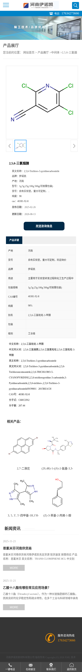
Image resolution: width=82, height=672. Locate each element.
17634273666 (70, 13)
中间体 (55, 52)
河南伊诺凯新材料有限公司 (20, 657)
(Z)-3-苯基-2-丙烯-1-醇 (57, 515)
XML (67, 657)
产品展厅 (43, 52)
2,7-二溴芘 (23, 468)
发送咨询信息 (44, 226)
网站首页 (28, 52)
